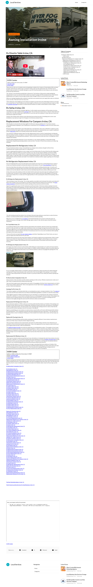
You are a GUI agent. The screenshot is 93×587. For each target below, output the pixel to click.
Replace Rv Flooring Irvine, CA (13, 382)
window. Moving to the (50, 339)
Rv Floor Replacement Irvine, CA (13, 408)
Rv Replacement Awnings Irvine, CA (14, 373)
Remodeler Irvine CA (14, 34)
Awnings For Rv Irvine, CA (12, 444)
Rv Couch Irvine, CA (11, 385)
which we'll (12, 131)
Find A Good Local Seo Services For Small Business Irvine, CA (20, 485)
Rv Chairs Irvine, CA (11, 377)
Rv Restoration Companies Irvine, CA (14, 366)
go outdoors (25, 218)
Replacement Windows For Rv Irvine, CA (15, 435)
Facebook (24, 550)
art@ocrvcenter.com (15, 356)
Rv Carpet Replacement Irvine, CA (14, 418)
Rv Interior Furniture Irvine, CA (13, 434)
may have (26, 111)
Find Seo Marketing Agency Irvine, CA (15, 482)
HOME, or (43, 125)
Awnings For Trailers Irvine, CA (13, 420)
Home (76, 2)
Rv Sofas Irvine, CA (10, 424)
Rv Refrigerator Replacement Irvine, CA (15, 378)
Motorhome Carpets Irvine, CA (13, 381)
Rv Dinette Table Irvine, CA (12, 394)
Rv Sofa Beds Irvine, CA (11, 369)
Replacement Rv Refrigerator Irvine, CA (15, 375)
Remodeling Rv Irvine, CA (12, 370)
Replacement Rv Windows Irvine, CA (14, 446)
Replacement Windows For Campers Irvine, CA (17, 419)
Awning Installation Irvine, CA (13, 399)
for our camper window (26, 234)
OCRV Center (10, 85)
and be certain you (48, 284)
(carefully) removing (12, 104)
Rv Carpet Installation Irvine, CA (13, 390)
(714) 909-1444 (10, 84)
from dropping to (47, 165)
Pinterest (45, 550)
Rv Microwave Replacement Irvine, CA (15, 452)
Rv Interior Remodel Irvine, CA (13, 374)
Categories (83, 2)
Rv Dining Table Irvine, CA (12, 386)
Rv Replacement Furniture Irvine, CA (14, 371)
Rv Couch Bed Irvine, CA (69, 64)
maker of (57, 291)
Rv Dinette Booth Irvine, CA (12, 379)
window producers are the (14, 327)
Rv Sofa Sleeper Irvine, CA (12, 400)
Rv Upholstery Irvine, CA (12, 403)
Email (56, 550)
